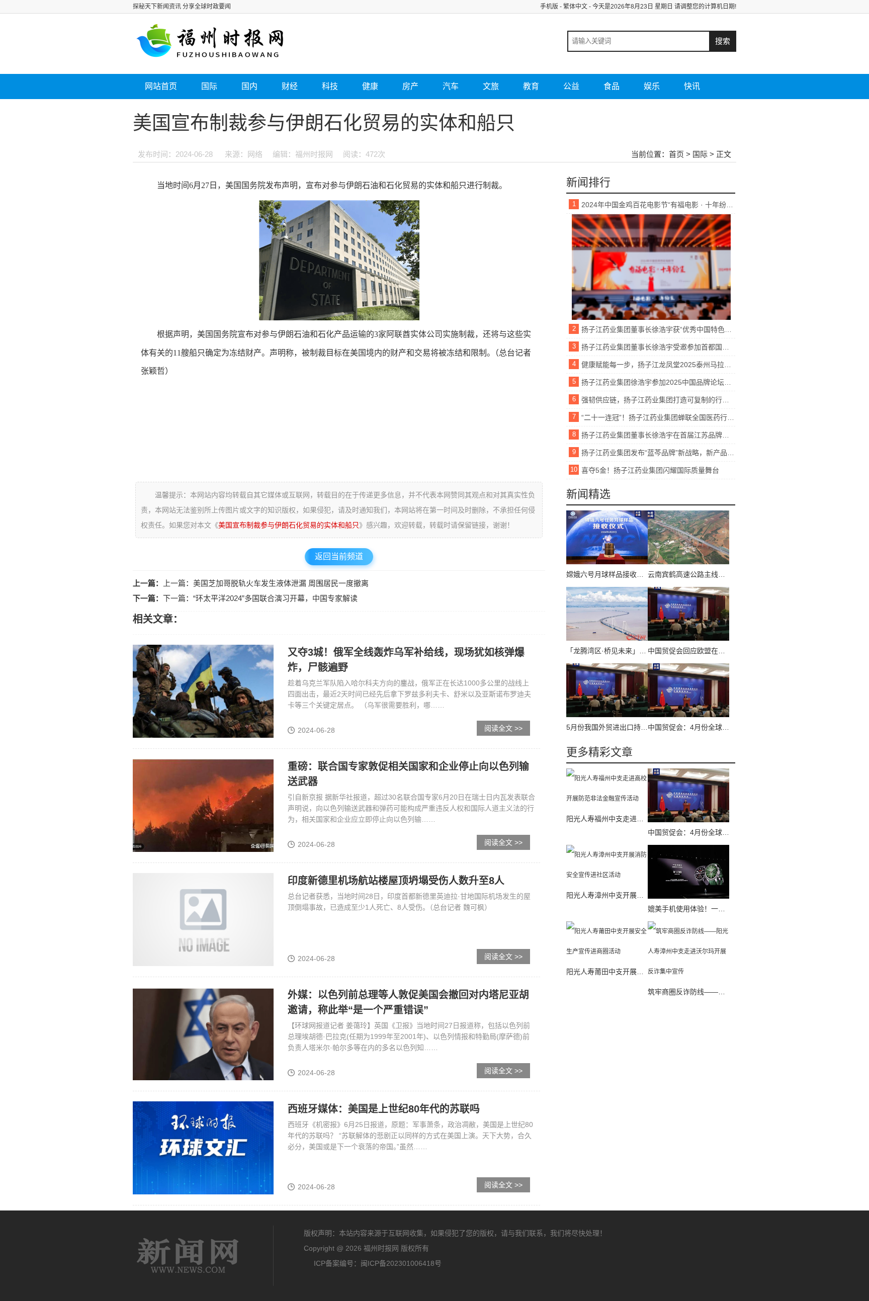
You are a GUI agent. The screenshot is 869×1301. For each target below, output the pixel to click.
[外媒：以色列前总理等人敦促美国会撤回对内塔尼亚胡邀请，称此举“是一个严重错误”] (203, 1033)
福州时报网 (188, 1256)
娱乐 (652, 86)
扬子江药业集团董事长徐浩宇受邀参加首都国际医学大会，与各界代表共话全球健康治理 (658, 347)
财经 (290, 86)
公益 (571, 86)
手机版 (549, 6)
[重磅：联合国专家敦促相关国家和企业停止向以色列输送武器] (203, 805)
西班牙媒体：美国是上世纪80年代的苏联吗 (384, 1108)
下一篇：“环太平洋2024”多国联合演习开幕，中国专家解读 (260, 598)
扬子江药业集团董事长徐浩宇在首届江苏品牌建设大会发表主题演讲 (658, 435)
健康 (370, 86)
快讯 (692, 86)
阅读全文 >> (503, 728)
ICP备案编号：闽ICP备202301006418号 (378, 1263)
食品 (611, 86)
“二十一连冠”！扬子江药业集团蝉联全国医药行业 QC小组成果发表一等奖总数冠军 (658, 417)
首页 (676, 154)
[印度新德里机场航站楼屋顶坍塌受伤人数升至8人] (203, 919)
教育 (531, 86)
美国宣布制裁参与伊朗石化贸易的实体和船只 (288, 525)
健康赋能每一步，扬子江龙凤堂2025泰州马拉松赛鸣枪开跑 (658, 365)
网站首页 (161, 86)
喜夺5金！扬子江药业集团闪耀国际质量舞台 (650, 470)
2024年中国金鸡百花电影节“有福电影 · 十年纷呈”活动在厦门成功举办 (658, 205)
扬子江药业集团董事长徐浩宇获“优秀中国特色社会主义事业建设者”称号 (658, 329)
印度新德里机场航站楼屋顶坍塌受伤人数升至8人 (396, 880)
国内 (249, 86)
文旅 (491, 86)
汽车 (451, 86)
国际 (209, 86)
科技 (330, 86)
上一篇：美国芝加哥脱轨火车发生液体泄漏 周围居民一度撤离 (266, 583)
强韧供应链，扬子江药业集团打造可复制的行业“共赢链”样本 (658, 400)
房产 (410, 86)
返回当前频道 (339, 556)
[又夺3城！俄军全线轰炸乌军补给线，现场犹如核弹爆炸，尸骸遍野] (203, 691)
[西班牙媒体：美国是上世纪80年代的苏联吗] (203, 1147)
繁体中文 (575, 6)
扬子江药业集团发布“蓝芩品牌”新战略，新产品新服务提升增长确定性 (658, 453)
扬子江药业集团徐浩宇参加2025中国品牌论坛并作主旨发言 (658, 382)
